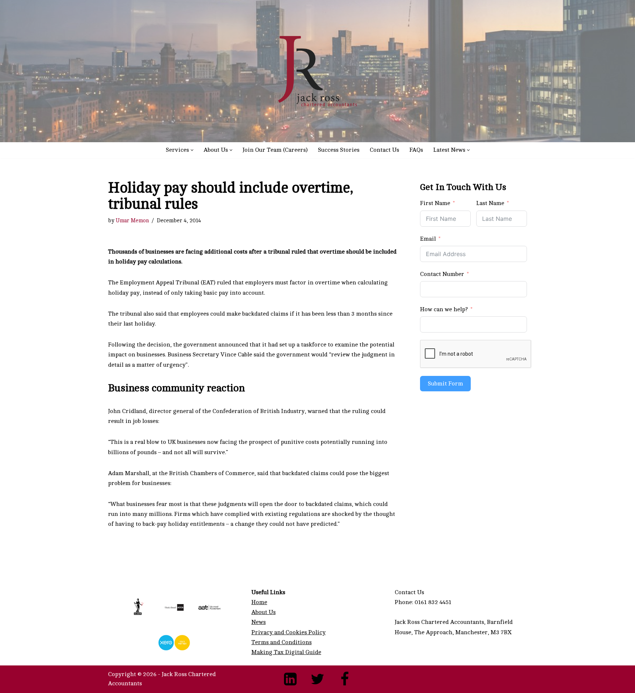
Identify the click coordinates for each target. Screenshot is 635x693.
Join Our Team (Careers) (275, 150)
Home (259, 602)
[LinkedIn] (290, 679)
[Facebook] (345, 679)
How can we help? (444, 309)
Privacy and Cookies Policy (288, 632)
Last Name (490, 203)
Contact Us (384, 150)
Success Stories (338, 150)
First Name (435, 203)
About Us (263, 612)
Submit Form (445, 383)
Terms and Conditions (281, 642)
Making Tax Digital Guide (286, 652)
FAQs (416, 150)
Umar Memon (132, 220)
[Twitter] (317, 679)
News (258, 622)
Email (428, 239)
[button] (192, 150)
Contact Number (442, 274)
